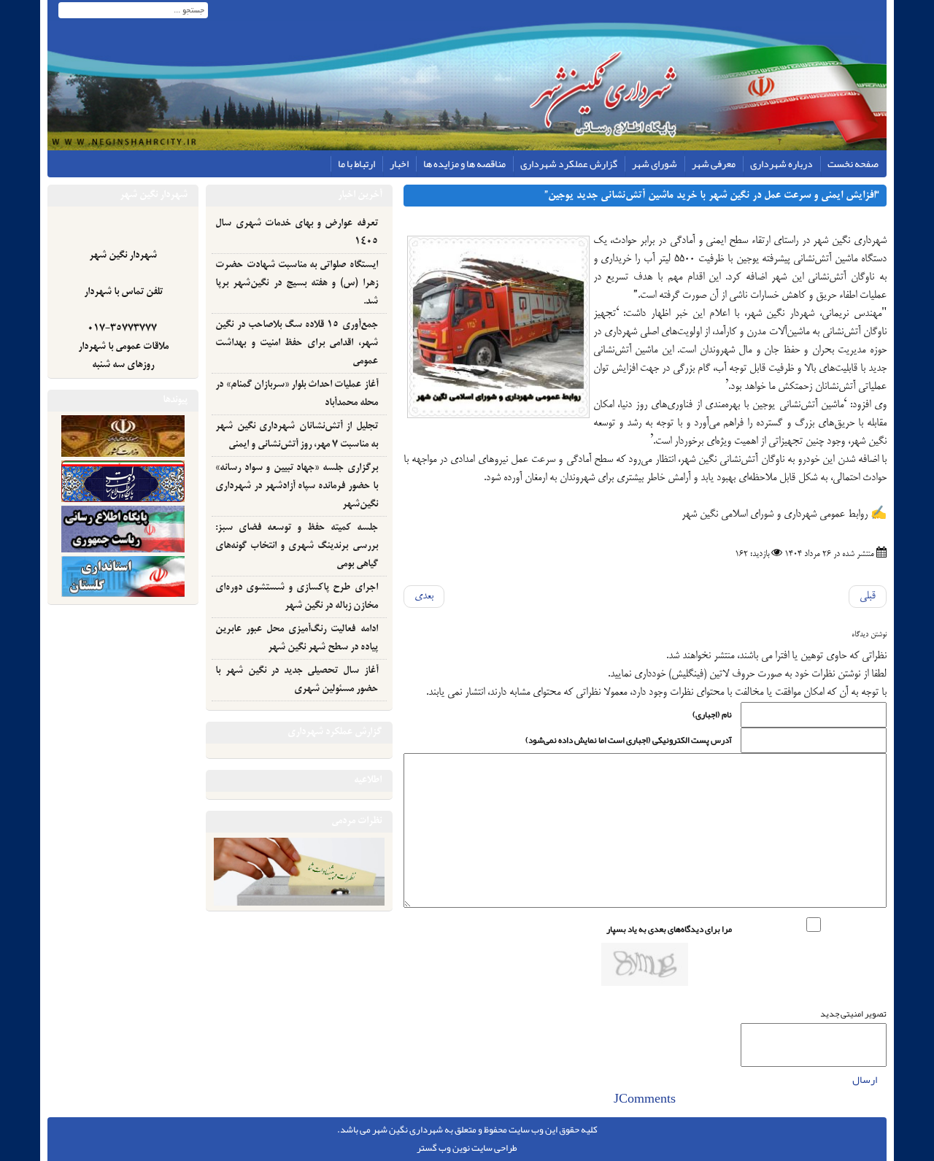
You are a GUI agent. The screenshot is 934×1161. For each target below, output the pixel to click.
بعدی (423, 596)
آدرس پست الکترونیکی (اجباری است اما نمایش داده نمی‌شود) (628, 740)
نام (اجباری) (712, 714)
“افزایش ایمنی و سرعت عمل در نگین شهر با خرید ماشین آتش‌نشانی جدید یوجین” (711, 195)
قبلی (868, 596)
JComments (645, 1100)
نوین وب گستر (443, 1147)
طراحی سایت (494, 1147)
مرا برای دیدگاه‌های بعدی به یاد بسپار (669, 929)
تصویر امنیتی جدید (853, 1013)
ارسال (864, 1079)
